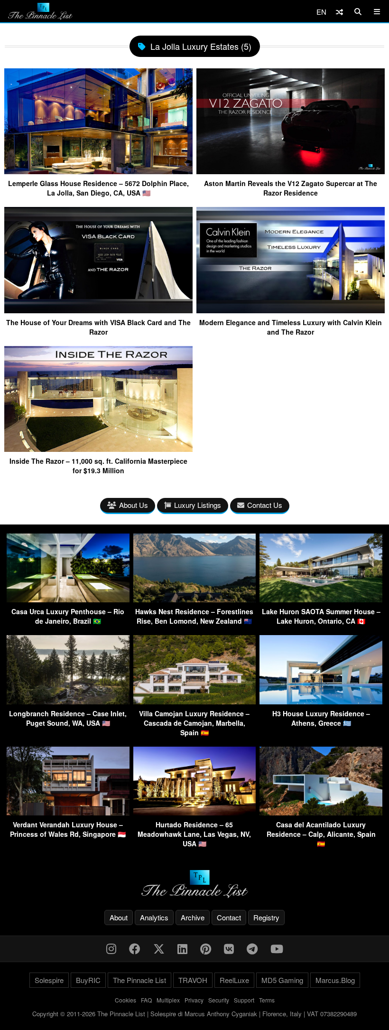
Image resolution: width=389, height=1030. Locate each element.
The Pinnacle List (139, 980)
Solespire (49, 980)
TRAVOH (192, 980)
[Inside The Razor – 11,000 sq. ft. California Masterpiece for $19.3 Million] (98, 448)
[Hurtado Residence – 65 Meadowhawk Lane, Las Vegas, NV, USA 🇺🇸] (194, 812)
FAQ (146, 1000)
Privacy (194, 1000)
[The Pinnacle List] (194, 884)
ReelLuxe (234, 980)
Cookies (125, 1000)
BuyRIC (88, 980)
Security (218, 1000)
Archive (192, 917)
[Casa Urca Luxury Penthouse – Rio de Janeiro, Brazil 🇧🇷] (68, 599)
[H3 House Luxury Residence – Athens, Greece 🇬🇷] (320, 701)
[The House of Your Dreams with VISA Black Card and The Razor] (98, 310)
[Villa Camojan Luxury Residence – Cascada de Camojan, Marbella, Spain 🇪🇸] (194, 701)
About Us (133, 505)
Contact (229, 917)
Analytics (154, 917)
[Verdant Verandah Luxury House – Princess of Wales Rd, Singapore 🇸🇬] (68, 812)
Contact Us (264, 505)
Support (244, 1000)
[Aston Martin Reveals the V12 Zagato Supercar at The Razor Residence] (290, 171)
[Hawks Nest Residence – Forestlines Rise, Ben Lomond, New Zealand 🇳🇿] (194, 599)
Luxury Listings (197, 505)
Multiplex (168, 1000)
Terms (267, 1000)
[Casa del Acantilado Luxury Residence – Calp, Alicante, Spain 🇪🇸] (320, 812)
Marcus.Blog (335, 980)
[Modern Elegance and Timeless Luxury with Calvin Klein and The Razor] (290, 310)
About (119, 917)
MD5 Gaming (282, 980)
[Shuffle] (339, 11)
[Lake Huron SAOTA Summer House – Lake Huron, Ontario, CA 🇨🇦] (320, 599)
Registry (266, 917)
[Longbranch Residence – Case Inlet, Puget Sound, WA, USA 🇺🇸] (68, 701)
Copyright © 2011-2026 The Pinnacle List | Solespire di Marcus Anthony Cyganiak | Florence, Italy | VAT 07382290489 (194, 1013)
